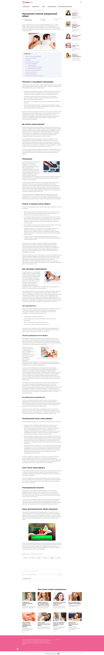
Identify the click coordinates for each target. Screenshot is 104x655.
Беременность (35, 6)
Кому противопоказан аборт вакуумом (34, 75)
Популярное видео (52, 6)
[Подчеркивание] (26, 574)
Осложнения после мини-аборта (33, 70)
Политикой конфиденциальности (50, 653)
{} (33, 574)
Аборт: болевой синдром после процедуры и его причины (26, 624)
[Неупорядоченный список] (29, 574)
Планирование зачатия (31, 73)
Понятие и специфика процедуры (33, 56)
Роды (43, 6)
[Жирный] (23, 574)
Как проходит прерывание (32, 63)
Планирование (25, 6)
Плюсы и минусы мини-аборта (32, 61)
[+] (35, 574)
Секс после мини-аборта (31, 72)
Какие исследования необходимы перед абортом (58, 624)
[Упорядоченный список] (28, 574)
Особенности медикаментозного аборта (27, 604)
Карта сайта (57, 639)
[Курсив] (25, 574)
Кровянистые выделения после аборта (73, 624)
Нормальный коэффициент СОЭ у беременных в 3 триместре (76, 26)
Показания (28, 60)
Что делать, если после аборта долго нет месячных (59, 604)
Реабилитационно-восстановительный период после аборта (43, 604)
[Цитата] (31, 574)
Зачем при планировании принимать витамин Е (76, 55)
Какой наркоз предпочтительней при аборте (44, 624)
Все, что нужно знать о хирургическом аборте (75, 603)
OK (58, 653)
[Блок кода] (32, 574)
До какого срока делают (31, 58)
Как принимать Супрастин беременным (75, 14)
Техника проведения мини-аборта (35, 66)
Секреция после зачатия (75, 46)
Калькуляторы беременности (65, 6)
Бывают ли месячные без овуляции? (76, 36)
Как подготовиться (32, 65)
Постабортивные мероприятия (34, 68)
